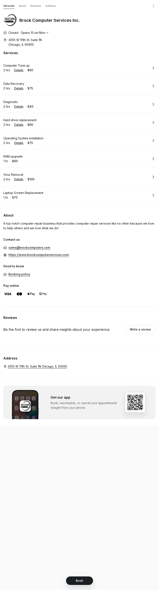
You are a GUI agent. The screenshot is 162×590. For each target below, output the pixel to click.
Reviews (35, 5)
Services (9, 5)
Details (18, 70)
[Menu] (153, 6)
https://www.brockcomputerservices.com (38, 255)
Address (50, 5)
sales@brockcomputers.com (29, 247)
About (22, 5)
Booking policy (19, 274)
